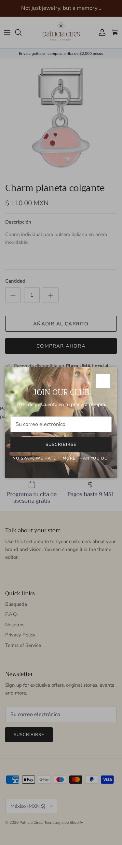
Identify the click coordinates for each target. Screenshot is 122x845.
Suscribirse (61, 444)
